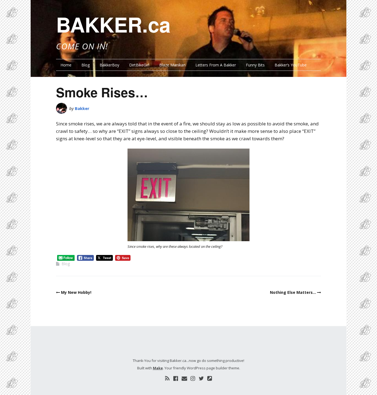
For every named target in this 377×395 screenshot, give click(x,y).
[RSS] (167, 378)
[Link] (209, 378)
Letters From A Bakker (215, 65)
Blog (85, 65)
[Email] (184, 378)
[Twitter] (201, 378)
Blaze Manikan (172, 65)
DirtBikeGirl (139, 65)
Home (65, 65)
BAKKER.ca (113, 24)
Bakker (82, 108)
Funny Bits (255, 65)
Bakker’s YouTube (291, 65)
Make (158, 368)
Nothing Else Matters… (293, 292)
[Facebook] (175, 378)
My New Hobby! (76, 292)
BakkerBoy (109, 65)
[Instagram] (193, 378)
